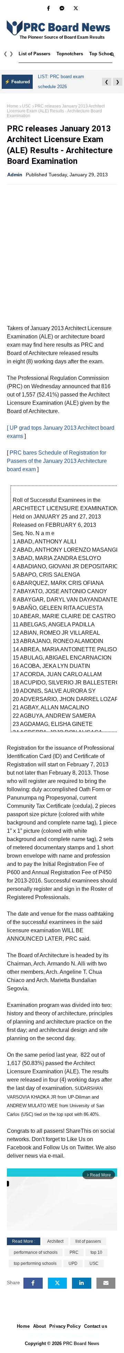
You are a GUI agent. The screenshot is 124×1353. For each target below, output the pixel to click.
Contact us (95, 1326)
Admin (14, 174)
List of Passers (34, 53)
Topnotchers (69, 53)
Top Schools (102, 53)
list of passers (88, 1241)
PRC (74, 1252)
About (39, 1326)
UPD (73, 1263)
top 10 (96, 1252)
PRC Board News (81, 1343)
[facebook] (48, 8)
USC (26, 106)
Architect (55, 1241)
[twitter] (76, 8)
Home (12, 106)
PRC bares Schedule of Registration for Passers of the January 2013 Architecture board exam (57, 461)
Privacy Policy (64, 1326)
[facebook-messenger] (62, 8)
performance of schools (36, 1252)
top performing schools (35, 1263)
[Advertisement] (62, 254)
